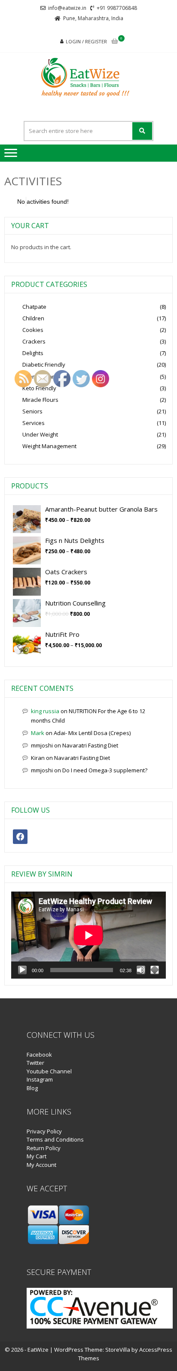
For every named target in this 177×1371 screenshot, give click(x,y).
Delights (32, 353)
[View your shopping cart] (114, 42)
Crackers (34, 341)
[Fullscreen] (154, 970)
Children (33, 318)
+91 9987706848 (117, 8)
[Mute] (141, 970)
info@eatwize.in (67, 8)
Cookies (32, 330)
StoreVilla (117, 1349)
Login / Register (86, 41)
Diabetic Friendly (43, 364)
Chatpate (34, 306)
